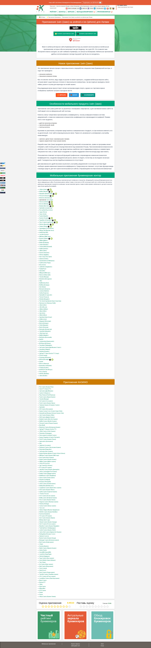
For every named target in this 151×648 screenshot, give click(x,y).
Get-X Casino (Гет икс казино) (47, 524)
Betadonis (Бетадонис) (45, 279)
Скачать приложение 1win (65, 33)
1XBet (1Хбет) (43, 189)
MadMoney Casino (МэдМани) (47, 475)
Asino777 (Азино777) (45, 389)
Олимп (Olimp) (43, 226)
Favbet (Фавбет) (43, 216)
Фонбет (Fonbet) (43, 218)
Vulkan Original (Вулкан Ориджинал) (49, 510)
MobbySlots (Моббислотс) (46, 485)
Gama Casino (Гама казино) (47, 477)
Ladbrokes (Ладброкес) (45, 266)
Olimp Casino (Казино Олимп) (47, 596)
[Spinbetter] (2, 187)
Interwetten (42, 270)
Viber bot (84, 8)
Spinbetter (42, 407)
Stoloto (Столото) (44, 536)
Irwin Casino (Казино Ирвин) (47, 518)
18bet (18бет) (42, 311)
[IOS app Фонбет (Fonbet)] (49, 218)
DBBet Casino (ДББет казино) (47, 461)
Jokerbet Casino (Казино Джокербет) (49, 469)
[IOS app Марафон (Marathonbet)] (54, 193)
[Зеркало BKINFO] (40, 8)
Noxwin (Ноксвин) (44, 252)
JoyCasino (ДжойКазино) (46, 391)
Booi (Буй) (42, 425)
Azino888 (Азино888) (45, 552)
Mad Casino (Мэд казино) (46, 566)
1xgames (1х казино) (45, 445)
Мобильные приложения (49, 644)
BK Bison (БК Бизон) (45, 343)
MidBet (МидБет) (43, 335)
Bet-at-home (42, 264)
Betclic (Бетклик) (43, 327)
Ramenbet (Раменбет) (45, 449)
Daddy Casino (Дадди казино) (47, 473)
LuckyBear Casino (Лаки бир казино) (49, 578)
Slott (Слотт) (42, 570)
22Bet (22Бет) (43, 315)
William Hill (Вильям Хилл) (46, 230)
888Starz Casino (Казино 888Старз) (49, 455)
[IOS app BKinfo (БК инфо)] (50, 359)
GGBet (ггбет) (43, 319)
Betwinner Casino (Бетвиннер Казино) (49, 427)
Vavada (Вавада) (44, 277)
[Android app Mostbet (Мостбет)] (53, 206)
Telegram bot (100, 8)
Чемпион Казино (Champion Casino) (49, 405)
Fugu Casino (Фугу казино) (46, 558)
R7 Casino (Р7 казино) (45, 467)
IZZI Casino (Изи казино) (46, 409)
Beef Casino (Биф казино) (46, 542)
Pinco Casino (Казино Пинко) (47, 499)
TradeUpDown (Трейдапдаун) (47, 528)
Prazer (41, 594)
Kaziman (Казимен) (44, 514)
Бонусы (62, 12)
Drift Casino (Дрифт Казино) (47, 417)
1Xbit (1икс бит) (43, 333)
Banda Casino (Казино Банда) (47, 538)
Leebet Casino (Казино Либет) (47, 530)
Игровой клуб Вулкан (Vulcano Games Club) (51, 413)
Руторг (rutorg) (43, 355)
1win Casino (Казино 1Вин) (46, 415)
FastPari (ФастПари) (44, 262)
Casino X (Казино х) (44, 393)
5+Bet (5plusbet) (43, 325)
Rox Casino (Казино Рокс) (46, 387)
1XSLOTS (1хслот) (44, 463)
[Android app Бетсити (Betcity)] (52, 204)
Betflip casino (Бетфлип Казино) (48, 497)
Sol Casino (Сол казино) (46, 401)
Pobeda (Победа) (44, 503)
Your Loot (41, 508)
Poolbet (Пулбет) (43, 367)
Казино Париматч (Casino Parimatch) (49, 437)
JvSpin (41, 544)
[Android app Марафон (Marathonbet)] (56, 193)
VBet (40, 281)
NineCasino (42, 586)
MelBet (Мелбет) (43, 191)
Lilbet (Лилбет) (43, 375)
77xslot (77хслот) (44, 493)
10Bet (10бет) (43, 250)
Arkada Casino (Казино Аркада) (48, 522)
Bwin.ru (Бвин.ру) (44, 363)
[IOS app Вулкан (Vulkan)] (49, 238)
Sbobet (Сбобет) (43, 258)
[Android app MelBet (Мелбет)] (52, 191)
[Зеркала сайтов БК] (75, 626)
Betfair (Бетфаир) (44, 242)
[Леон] (2, 180)
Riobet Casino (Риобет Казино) (47, 459)
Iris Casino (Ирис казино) (46, 564)
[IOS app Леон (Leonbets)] (49, 201)
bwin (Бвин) (42, 287)
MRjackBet (42, 588)
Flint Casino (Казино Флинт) (46, 489)
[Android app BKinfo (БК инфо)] (52, 359)
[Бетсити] (2, 182)
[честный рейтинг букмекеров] (48, 626)
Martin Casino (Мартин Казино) (47, 548)
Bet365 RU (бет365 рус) (45, 369)
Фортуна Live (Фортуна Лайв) (47, 303)
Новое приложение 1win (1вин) (125, 7)
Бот (78, 8)
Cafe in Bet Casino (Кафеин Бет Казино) (50, 532)
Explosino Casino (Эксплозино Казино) (50, 447)
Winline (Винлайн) (44, 224)
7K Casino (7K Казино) (45, 516)
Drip (40, 443)
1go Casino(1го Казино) (45, 465)
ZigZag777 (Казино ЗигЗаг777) (47, 429)
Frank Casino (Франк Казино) (47, 397)
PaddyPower (42, 268)
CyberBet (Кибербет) (45, 331)
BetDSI (41, 339)
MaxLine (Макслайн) (44, 275)
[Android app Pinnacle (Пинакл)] (53, 195)
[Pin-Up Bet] (2, 190)
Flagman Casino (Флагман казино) (48, 501)
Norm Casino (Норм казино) (47, 572)
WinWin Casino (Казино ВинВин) (48, 512)
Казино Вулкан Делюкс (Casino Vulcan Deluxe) (52, 453)
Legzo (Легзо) (43, 212)
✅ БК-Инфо (42, 17)
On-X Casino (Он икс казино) (47, 495)
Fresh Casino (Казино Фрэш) (47, 403)
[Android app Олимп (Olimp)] (51, 226)
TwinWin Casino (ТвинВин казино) (48, 574)
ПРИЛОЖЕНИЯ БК (104, 12)
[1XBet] (2, 163)
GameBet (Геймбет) (44, 349)
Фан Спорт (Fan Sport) (45, 256)
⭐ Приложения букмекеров (54, 17)
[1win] (2, 178)
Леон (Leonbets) (43, 201)
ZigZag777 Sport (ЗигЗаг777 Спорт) (49, 353)
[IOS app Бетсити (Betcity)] (50, 204)
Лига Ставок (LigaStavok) (46, 222)
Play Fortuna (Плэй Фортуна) (47, 395)
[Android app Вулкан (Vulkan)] (52, 238)
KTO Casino (42, 590)
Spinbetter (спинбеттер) (45, 208)
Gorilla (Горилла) (44, 293)
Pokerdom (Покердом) (45, 433)
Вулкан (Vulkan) (43, 238)
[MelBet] (2, 165)
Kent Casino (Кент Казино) (46, 457)
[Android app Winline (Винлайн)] (53, 224)
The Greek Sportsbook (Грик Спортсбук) (50, 301)
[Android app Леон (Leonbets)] (52, 201)
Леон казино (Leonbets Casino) (47, 435)
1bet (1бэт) (42, 313)
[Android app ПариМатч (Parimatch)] (55, 220)
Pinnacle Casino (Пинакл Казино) (48, 423)
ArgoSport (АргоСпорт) (45, 317)
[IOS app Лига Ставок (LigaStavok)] (55, 222)
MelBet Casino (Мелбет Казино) (48, 421)
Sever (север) (43, 568)
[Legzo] (2, 192)
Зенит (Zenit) (42, 214)
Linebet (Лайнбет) (44, 291)
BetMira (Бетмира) (44, 285)
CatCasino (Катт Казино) (46, 451)
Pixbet (41, 592)
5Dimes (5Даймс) (44, 254)
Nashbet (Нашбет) (44, 351)
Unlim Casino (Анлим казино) (47, 483)
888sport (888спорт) (44, 272)
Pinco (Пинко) (43, 371)
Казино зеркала (75, 644)
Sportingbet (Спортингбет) (46, 228)
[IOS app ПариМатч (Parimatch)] (53, 220)
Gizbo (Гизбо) (43, 550)
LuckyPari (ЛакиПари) (45, 554)
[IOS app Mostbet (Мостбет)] (50, 206)
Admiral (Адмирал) (44, 556)
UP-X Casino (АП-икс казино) (47, 576)
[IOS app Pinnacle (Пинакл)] (51, 195)
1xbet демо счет (75, 645)
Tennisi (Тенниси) (44, 297)
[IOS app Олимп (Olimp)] (49, 226)
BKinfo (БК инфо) (44, 359)
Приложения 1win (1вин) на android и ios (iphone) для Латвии (75, 22)
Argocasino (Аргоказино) (46, 441)
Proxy (92, 8)
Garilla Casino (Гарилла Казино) (48, 491)
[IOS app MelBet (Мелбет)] (49, 191)
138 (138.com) (43, 307)
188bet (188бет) (43, 309)
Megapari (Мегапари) (45, 321)
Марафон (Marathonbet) (45, 193)
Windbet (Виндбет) (44, 299)
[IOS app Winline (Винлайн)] (51, 224)
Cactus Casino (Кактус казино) (47, 505)
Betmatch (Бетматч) (44, 289)
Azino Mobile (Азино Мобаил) (47, 560)
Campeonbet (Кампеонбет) (46, 341)
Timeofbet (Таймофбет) (45, 345)
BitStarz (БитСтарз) (44, 520)
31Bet (40, 584)
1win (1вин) (50, 199)
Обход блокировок (85, 12)
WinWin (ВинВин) (44, 373)
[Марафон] (2, 168)
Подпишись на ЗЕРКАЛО (91, 2)
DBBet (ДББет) (43, 240)
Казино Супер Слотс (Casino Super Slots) (50, 411)
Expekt (41, 361)
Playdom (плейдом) (44, 479)
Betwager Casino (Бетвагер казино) (49, 540)
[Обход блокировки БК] (102, 626)
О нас (102, 645)
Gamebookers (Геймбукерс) (47, 260)
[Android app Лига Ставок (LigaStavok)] (57, 222)
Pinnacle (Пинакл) (44, 195)
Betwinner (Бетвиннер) (45, 197)
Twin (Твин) (42, 562)
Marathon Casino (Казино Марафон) (49, 526)
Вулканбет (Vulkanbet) (45, 365)
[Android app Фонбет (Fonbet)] (52, 218)
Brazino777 (42, 582)
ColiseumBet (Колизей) (45, 246)
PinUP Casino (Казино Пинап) (47, 439)
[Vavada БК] (2, 175)
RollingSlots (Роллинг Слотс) (47, 534)
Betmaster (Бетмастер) (45, 329)
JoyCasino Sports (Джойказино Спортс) (50, 347)
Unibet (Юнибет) (43, 244)
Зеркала (71, 12)
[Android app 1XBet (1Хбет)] (51, 189)
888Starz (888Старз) (44, 236)
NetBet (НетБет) (43, 248)
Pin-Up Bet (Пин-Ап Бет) (46, 210)
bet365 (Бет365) (43, 232)
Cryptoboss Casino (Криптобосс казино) (50, 487)
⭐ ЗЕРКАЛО (61, 95)
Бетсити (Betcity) (43, 204)
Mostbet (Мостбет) (44, 206)
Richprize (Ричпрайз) (45, 481)
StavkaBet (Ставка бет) (45, 295)
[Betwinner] (2, 173)
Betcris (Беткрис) (43, 323)
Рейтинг (53, 12)
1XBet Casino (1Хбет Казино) (47, 431)
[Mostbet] (2, 185)
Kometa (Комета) (44, 546)
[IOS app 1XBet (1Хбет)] (48, 189)
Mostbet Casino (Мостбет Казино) (48, 419)
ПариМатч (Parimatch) (45, 220)
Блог (102, 644)
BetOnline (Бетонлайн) (45, 337)
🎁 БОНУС (73, 95)
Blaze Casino (42, 580)
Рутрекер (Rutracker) (45, 357)
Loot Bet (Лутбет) (44, 234)
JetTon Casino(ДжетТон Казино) (48, 471)
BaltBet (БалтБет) (44, 283)
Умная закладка (72, 8)
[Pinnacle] (2, 170)
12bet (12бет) (42, 305)
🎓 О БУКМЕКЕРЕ (88, 95)
